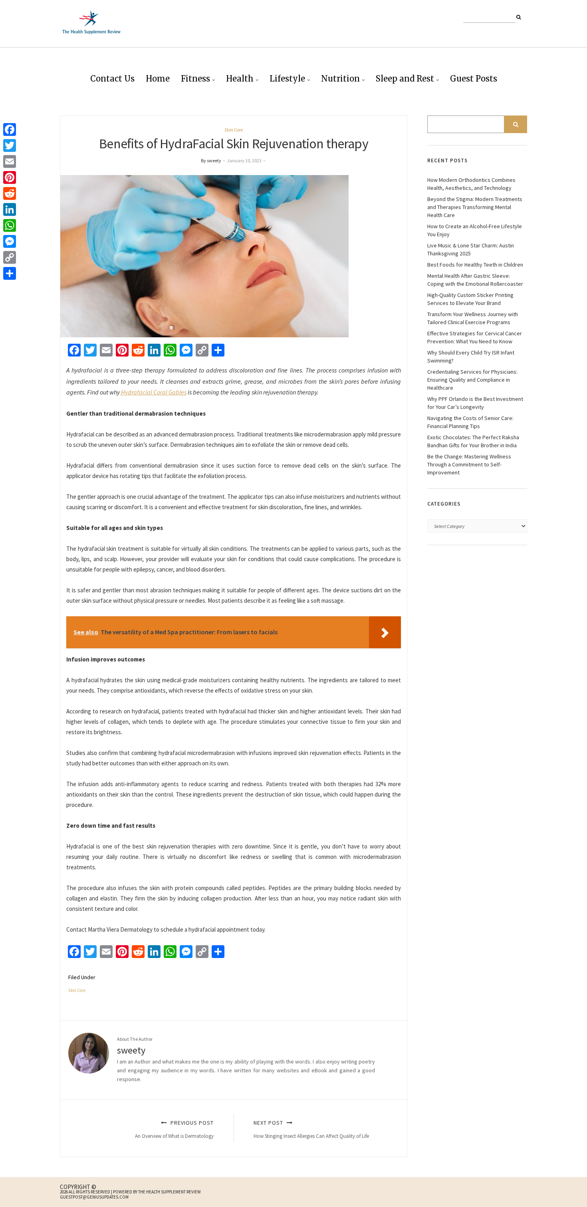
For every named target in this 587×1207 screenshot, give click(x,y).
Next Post (311, 1129)
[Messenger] (10, 241)
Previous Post (174, 1129)
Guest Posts (473, 79)
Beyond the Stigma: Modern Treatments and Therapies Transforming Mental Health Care (474, 207)
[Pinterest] (10, 177)
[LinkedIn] (10, 209)
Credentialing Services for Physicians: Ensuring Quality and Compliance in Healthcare (472, 379)
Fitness (195, 79)
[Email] (10, 161)
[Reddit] (10, 193)
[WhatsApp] (10, 225)
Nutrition (340, 79)
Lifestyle (287, 79)
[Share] (10, 273)
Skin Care (233, 130)
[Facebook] (10, 129)
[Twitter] (10, 145)
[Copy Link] (10, 257)
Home (158, 79)
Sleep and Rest (405, 79)
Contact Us (112, 79)
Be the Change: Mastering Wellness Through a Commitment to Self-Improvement (469, 464)
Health (240, 79)
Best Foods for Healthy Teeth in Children (475, 264)
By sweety (211, 160)
